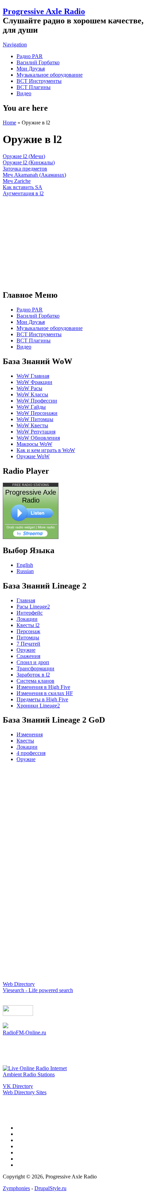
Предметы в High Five (42, 699)
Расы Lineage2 (33, 607)
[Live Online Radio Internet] (35, 1068)
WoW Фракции (34, 382)
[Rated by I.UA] (18, 1014)
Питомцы (28, 637)
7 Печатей (28, 644)
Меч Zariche (17, 181)
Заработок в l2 (33, 675)
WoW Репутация (36, 432)
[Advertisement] (74, 240)
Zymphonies (16, 1188)
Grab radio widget (21, 527)
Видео (24, 93)
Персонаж (28, 631)
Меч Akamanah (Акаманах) (34, 175)
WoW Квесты (32, 425)
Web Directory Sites (24, 1092)
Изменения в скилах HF (45, 693)
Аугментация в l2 (23, 193)
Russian (25, 571)
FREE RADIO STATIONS (30, 485)
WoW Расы (29, 388)
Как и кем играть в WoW (46, 450)
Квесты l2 (28, 625)
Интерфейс (30, 613)
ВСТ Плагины (34, 87)
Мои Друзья (31, 69)
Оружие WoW (33, 456)
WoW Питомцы (35, 419)
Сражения (28, 656)
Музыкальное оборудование (50, 75)
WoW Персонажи (37, 413)
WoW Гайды (31, 407)
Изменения (30, 734)
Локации (27, 619)
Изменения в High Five (43, 687)
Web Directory (19, 984)
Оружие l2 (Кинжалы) (29, 162)
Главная (26, 600)
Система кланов (35, 681)
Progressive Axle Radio (44, 11)
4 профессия (31, 753)
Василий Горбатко (38, 62)
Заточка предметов (25, 169)
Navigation (15, 44)
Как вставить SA (22, 187)
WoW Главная (33, 376)
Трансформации (35, 668)
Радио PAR (30, 56)
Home (9, 122)
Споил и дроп (33, 662)
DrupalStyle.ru (50, 1188)
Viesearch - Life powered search (38, 990)
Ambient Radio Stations (29, 1074)
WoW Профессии (37, 401)
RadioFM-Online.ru (24, 1032)
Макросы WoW (34, 444)
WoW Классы (32, 394)
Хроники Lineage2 (38, 706)
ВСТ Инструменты (39, 81)
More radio (46, 527)
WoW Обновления (38, 438)
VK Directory (18, 1086)
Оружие (26, 650)
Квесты (25, 741)
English (25, 565)
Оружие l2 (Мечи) (24, 156)
